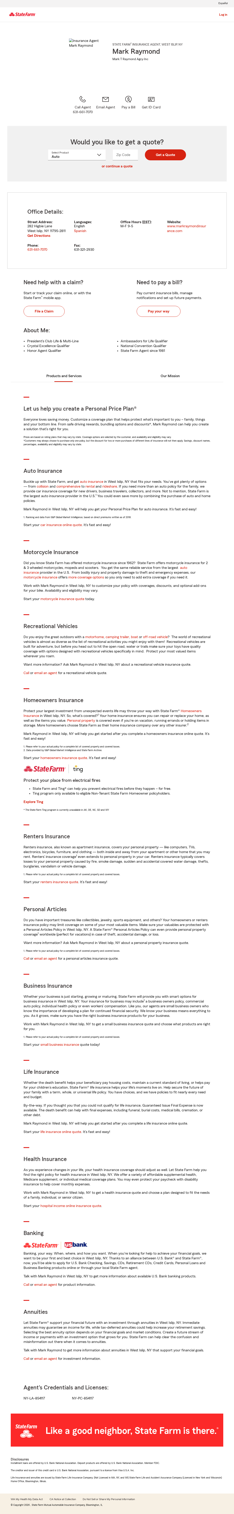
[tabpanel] (117, 230)
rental (90, 486)
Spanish (80, 231)
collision (43, 486)
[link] (105, 105)
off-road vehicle (155, 637)
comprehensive (68, 486)
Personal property (81, 720)
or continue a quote (117, 166)
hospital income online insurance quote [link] (70, 1206)
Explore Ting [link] (33, 802)
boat (134, 637)
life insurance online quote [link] (60, 1132)
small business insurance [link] (59, 1044)
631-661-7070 (37, 249)
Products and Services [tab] (64, 376)
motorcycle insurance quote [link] (62, 599)
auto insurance (91, 481)
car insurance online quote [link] (61, 525)
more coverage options (86, 577)
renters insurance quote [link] (59, 882)
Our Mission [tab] (170, 376)
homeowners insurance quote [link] (63, 758)
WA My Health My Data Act (27, 1499)
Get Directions (38, 236)
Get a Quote (165, 155)
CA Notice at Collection (63, 1499)
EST (146, 222)
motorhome (94, 637)
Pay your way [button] (158, 311)
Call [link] (26, 673)
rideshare (109, 486)
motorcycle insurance (40, 577)
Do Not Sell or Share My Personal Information (109, 1499)
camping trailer (117, 637)
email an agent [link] (45, 673)
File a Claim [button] (44, 311)
